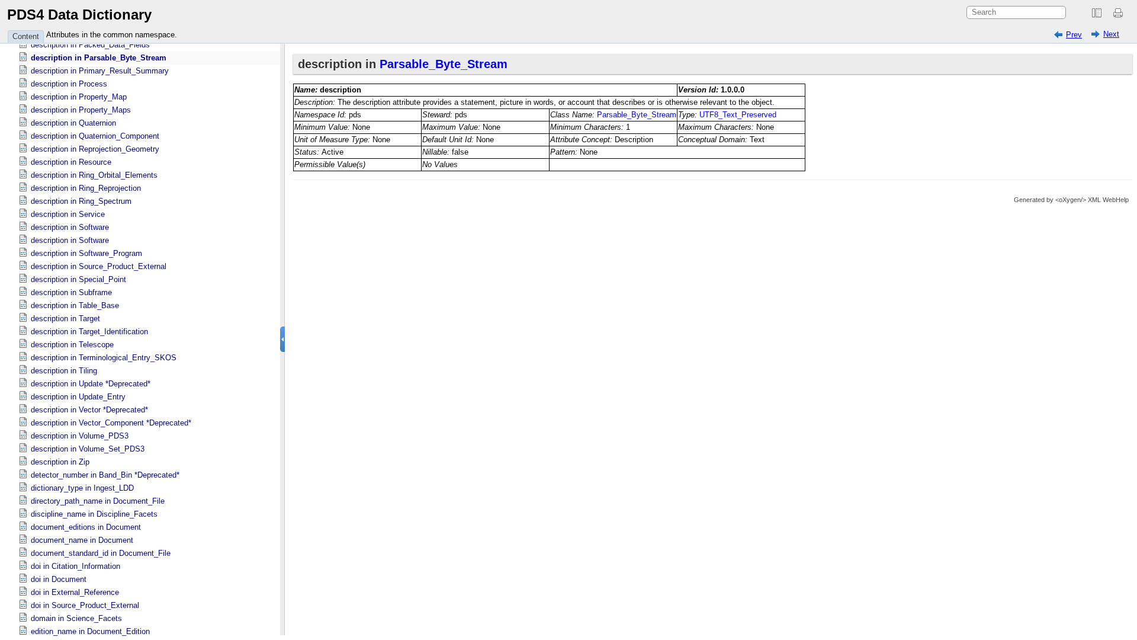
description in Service (68, 214)
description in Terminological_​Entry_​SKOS (103, 357)
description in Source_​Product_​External (98, 266)
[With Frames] (1096, 13)
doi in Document (58, 579)
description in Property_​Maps (81, 109)
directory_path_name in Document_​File (98, 501)
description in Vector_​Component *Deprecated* (111, 422)
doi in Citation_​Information (75, 566)
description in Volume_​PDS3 (80, 435)
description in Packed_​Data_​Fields (90, 44)
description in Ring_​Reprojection (86, 188)
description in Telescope (72, 344)
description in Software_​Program (86, 253)
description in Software (70, 227)
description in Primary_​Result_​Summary (100, 70)
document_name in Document (82, 540)
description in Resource (71, 162)
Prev (1074, 34)
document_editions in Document (86, 527)
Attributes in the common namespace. (111, 34)
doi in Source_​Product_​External (85, 605)
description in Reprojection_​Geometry (95, 149)
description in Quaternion (73, 123)
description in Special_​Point (78, 279)
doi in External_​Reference (75, 592)
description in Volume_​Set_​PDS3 (87, 448)
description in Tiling (64, 370)
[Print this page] (1119, 13)
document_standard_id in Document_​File (101, 553)
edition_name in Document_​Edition (90, 631)
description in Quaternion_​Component (95, 136)
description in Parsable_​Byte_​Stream (98, 57)
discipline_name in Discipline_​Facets (94, 514)
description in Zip (60, 461)
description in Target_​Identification (89, 331)
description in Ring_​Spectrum (81, 201)
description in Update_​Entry (78, 396)
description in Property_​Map (79, 96)
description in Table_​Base (75, 305)
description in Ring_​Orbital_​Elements (94, 175)
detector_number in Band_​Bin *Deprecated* (105, 475)
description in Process (69, 83)
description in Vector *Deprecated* (89, 409)
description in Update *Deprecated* (90, 383)
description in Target (65, 318)
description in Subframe (71, 292)
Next (1111, 34)
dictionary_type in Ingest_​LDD (82, 488)
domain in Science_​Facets (76, 618)
